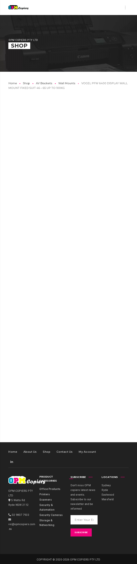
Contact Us (64, 451)
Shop (26, 83)
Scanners (45, 499)
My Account (87, 451)
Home (12, 83)
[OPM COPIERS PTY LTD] (18, 7)
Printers (44, 494)
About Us (30, 451)
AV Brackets (44, 83)
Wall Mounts (66, 83)
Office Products (49, 489)
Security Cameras (51, 515)
